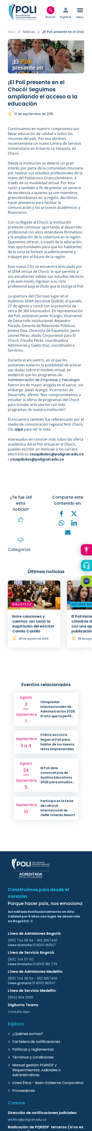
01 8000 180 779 (45, 964)
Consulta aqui (18, 1011)
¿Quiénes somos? (27, 1033)
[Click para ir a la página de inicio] (22, 12)
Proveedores (23, 1090)
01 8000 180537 (44, 945)
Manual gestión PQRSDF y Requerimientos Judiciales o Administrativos (36, 1070)
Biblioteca (21, 604)
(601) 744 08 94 (21, 940)
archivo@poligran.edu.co (27, 1119)
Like (21, 520)
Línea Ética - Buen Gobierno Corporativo (48, 1082)
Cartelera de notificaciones (36, 1041)
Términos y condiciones (33, 1057)
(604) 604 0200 (20, 997)
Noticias (29, 32)
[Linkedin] (74, 523)
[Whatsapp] (61, 523)
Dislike (21, 540)
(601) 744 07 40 (21, 959)
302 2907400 (47, 940)
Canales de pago (87, 582)
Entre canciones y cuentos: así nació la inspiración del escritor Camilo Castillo (33, 624)
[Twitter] (74, 513)
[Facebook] (61, 513)
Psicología (70, 379)
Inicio (11, 32)
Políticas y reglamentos (33, 1049)
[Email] (67, 532)
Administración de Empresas (33, 379)
